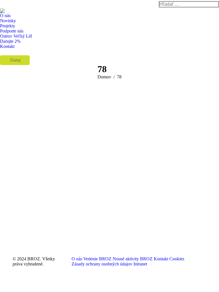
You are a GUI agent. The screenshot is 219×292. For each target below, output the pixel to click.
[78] (109, 166)
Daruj (15, 60)
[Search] (189, 4)
